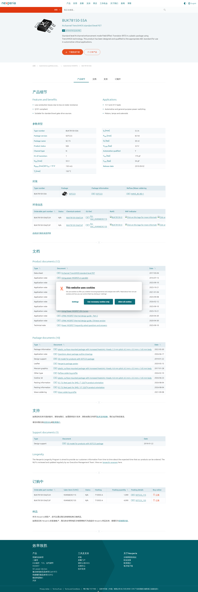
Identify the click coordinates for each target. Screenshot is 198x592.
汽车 (34, 581)
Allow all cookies (125, 302)
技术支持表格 (102, 417)
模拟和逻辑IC (38, 578)
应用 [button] (75, 3)
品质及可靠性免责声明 (42, 233)
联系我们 (56, 422)
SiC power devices (40, 569)
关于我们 (114, 3)
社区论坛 (47, 422)
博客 (129, 3)
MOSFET (36, 566)
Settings (75, 302)
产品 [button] (68, 3)
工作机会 (104, 3)
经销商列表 (123, 521)
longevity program (110, 462)
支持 (88, 3)
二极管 (35, 560)
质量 (82, 3)
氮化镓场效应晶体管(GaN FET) (45, 572)
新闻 (123, 3)
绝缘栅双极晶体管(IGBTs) (43, 575)
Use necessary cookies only (98, 302)
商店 (95, 3)
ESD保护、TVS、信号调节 (43, 563)
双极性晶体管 (38, 557)
